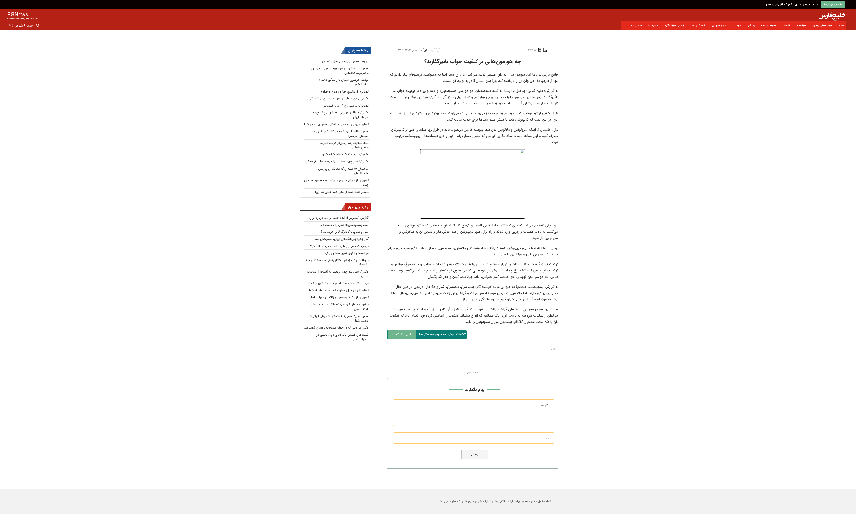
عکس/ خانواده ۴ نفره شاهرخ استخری (345, 154)
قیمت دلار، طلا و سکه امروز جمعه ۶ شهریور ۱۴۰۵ (339, 283)
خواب (553, 349)
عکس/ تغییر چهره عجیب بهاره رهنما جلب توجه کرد (337, 161)
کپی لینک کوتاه (401, 334)
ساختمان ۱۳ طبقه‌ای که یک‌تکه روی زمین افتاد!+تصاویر (343, 171)
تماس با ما (636, 25)
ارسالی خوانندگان (674, 25)
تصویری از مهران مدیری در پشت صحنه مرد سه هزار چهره (336, 182)
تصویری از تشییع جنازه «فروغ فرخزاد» (345, 91)
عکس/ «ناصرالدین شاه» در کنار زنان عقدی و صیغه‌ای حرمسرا (341, 133)
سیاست (801, 25)
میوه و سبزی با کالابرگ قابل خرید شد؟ (345, 231)
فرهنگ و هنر (698, 25)
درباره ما (653, 25)
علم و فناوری (719, 25)
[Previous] (813, 4)
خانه (841, 25)
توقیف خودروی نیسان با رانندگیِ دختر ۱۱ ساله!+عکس (343, 82)
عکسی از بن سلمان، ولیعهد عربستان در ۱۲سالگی (339, 98)
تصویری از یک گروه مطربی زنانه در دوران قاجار (339, 297)
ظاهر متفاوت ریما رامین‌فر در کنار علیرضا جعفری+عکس (344, 145)
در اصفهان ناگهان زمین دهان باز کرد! (346, 253)
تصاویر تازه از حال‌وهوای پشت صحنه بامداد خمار (338, 290)
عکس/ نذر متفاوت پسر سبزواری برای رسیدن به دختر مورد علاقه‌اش (339, 70)
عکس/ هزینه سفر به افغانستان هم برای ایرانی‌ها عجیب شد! (339, 318)
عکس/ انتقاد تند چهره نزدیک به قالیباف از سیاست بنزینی (338, 274)
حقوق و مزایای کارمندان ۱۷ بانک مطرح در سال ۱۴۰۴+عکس (340, 307)
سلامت (737, 25)
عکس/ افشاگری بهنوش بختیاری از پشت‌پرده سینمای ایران (341, 115)
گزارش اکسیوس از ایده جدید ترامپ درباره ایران (339, 217)
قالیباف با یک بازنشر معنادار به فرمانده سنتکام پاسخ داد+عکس (337, 262)
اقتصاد (786, 25)
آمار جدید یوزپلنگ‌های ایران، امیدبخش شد (785, 4)
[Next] (817, 4)
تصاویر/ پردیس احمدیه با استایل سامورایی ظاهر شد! (336, 124)
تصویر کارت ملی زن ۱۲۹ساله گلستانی (346, 105)
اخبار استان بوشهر (822, 25)
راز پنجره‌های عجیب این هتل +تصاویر (345, 61)
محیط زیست (768, 25)
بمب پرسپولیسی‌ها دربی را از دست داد (344, 224)
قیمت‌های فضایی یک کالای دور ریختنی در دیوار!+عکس (342, 337)
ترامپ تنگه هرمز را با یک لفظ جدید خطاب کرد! (339, 246)
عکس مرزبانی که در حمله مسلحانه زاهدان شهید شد (336, 327)
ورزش (751, 25)
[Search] (37, 26)
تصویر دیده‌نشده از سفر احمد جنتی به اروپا (342, 191)
